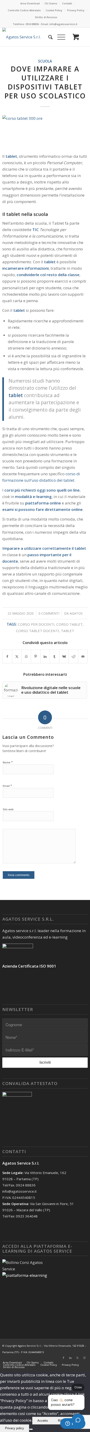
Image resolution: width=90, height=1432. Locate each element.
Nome (8, 762)
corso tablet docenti (37, 630)
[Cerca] (48, 37)
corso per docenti (36, 624)
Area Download (30, 3)
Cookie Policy (54, 10)
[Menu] (59, 37)
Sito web (8, 809)
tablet (67, 630)
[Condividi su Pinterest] (35, 656)
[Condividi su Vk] (64, 656)
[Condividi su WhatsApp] (26, 656)
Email (7, 786)
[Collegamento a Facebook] (63, 1357)
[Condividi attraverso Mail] (82, 656)
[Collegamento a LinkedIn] (70, 1357)
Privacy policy (14, 1428)
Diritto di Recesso (46, 17)
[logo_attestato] (28, 37)
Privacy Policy (75, 10)
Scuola (45, 61)
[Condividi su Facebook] (7, 656)
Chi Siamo (51, 3)
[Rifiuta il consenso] (31, 1429)
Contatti (67, 3)
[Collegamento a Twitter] (77, 1357)
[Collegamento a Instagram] (84, 1357)
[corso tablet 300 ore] (45, 131)
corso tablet (69, 624)
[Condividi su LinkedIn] (45, 656)
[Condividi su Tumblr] (54, 656)
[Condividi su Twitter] (16, 656)
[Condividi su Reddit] (73, 656)
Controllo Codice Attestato (24, 10)
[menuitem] (30, 3)
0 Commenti (49, 613)
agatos (76, 613)
